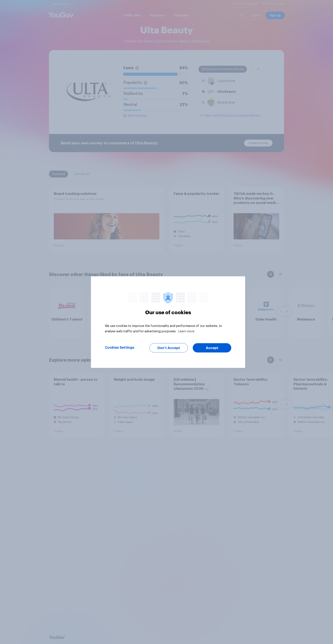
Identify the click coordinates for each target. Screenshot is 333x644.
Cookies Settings (119, 347)
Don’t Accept (168, 347)
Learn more (186, 331)
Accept (212, 347)
